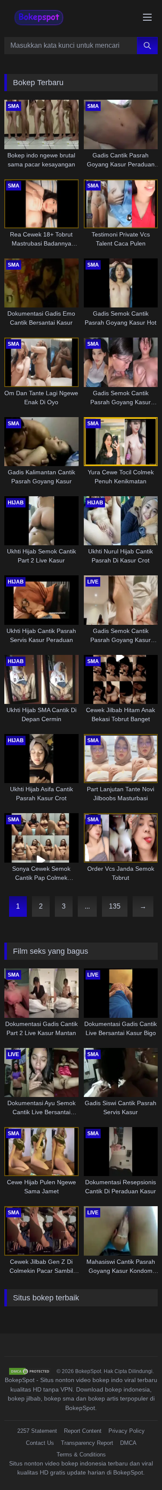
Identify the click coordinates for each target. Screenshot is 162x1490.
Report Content (83, 1431)
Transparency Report (87, 1443)
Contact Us (40, 1443)
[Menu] (147, 17)
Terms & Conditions (81, 1454)
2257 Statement (37, 1431)
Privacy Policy (126, 1431)
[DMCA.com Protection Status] (29, 1371)
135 (115, 906)
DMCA (128, 1443)
